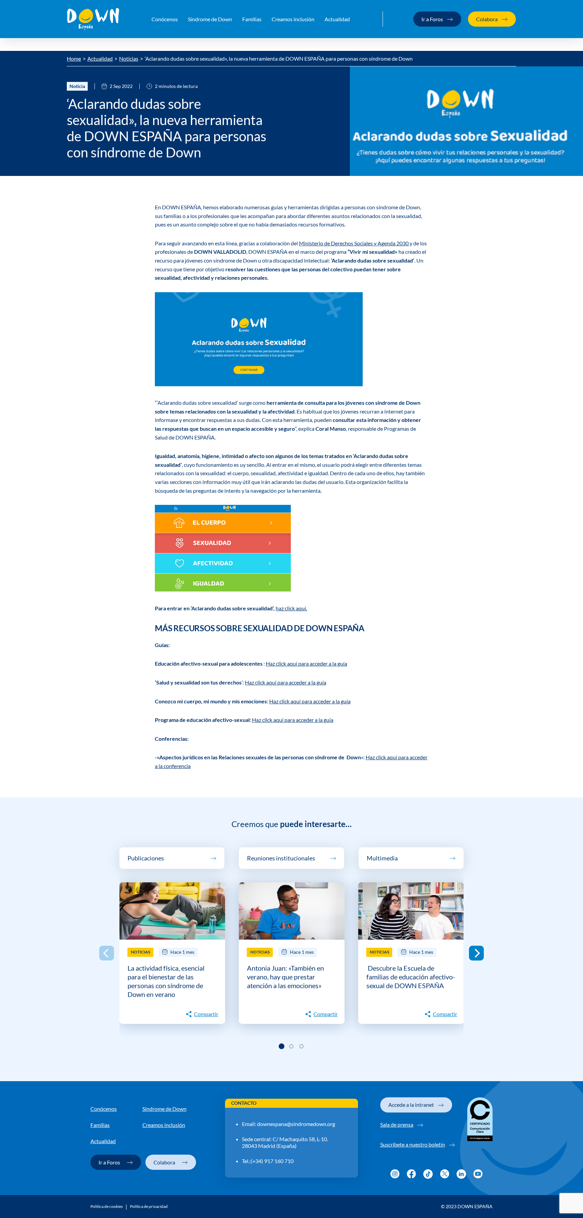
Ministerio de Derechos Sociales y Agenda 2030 (354, 243)
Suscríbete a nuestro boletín (412, 1144)
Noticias (128, 58)
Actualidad (337, 19)
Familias (251, 19)
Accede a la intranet (411, 1104)
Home (74, 58)
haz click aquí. (291, 608)
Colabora (487, 19)
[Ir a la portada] (93, 19)
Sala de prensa (396, 1124)
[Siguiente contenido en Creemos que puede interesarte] (476, 953)
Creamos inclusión (293, 19)
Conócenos (164, 19)
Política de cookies (106, 1207)
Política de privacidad (149, 1207)
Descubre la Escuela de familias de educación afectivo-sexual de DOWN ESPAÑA (410, 976)
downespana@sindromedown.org (296, 1124)
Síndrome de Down (210, 19)
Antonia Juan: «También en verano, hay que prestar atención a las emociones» (285, 976)
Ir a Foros (432, 19)
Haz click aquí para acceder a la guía (306, 663)
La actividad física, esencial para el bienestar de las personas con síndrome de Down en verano (166, 981)
